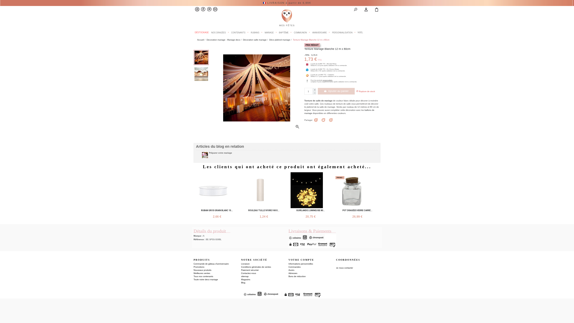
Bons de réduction (297, 276)
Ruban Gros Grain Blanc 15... (217, 209)
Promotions (199, 267)
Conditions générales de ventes (256, 267)
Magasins (245, 279)
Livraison (245, 264)
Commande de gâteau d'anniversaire (211, 264)
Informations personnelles (300, 264)
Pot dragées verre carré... (357, 209)
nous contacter (346, 268)
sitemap (245, 276)
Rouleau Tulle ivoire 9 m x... (263, 209)
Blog (243, 282)
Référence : (199, 239)
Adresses (292, 273)
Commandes (294, 267)
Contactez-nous (248, 273)
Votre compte (301, 260)
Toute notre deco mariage (206, 279)
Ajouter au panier (336, 91)
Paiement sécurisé (250, 270)
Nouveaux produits (202, 270)
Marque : (198, 236)
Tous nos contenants (203, 276)
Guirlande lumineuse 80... (310, 209)
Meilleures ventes (202, 273)
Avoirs (291, 270)
